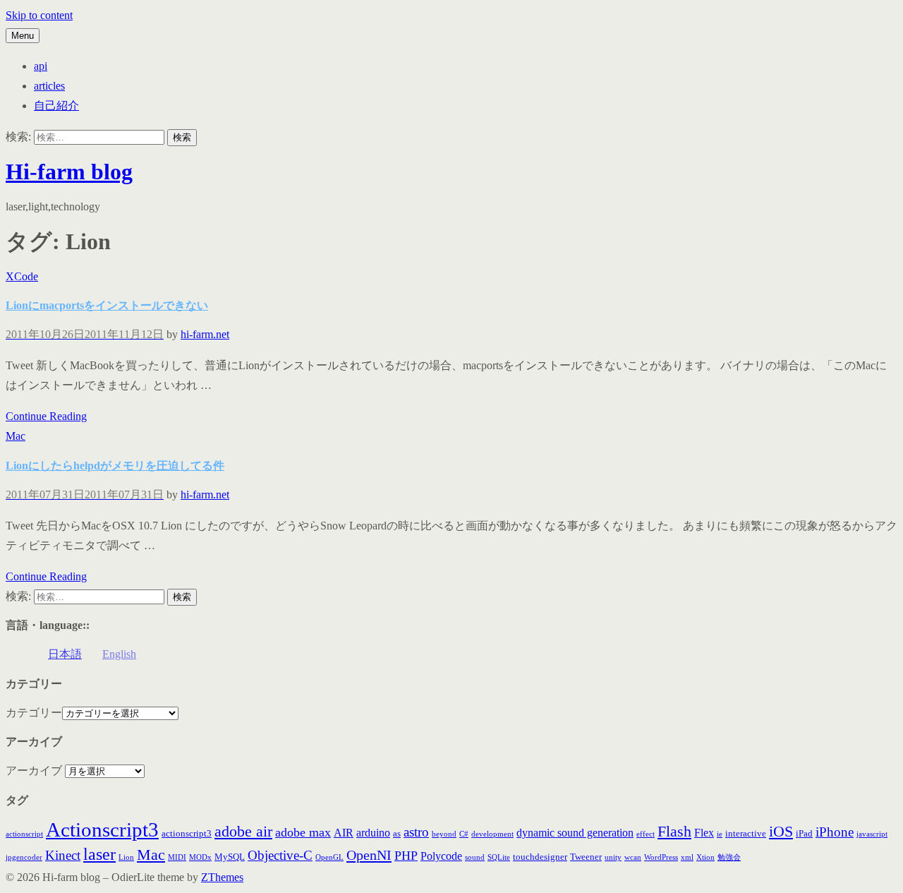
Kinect (62, 855)
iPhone (835, 832)
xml (687, 857)
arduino (373, 833)
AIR (343, 833)
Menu (22, 35)
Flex (704, 833)
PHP (406, 856)
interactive (745, 833)
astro (416, 832)
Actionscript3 (102, 829)
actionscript (24, 834)
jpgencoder (24, 857)
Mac (15, 436)
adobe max (303, 832)
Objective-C (280, 855)
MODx (200, 857)
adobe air (243, 831)
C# (463, 834)
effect (645, 834)
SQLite (498, 857)
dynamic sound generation (575, 833)
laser (99, 854)
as (397, 833)
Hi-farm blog (69, 171)
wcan (632, 857)
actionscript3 (187, 833)
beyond (444, 834)
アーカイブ (34, 771)
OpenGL (329, 857)
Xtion (705, 857)
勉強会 (729, 857)
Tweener (586, 856)
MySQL (229, 856)
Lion (126, 857)
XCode (22, 276)
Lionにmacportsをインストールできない (107, 305)
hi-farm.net (205, 334)
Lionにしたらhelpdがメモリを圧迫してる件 (115, 466)
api (40, 66)
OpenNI (369, 855)
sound (475, 857)
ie (719, 834)
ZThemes (222, 877)
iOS (781, 831)
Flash (674, 831)
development (492, 834)
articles (49, 86)
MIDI (177, 857)
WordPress (661, 857)
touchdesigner (540, 856)
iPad (804, 833)
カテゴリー (34, 713)
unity (613, 857)
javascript (871, 834)
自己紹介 (56, 106)
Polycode (441, 856)
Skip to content (39, 15)
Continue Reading (46, 416)
